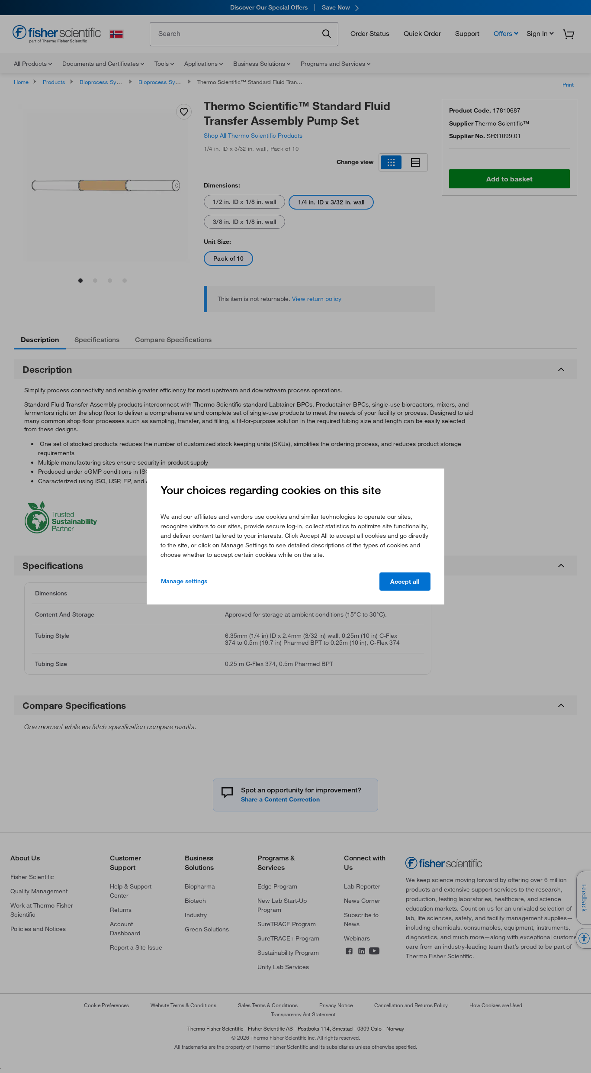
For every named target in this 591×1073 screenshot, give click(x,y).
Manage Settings (184, 581)
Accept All (405, 581)
